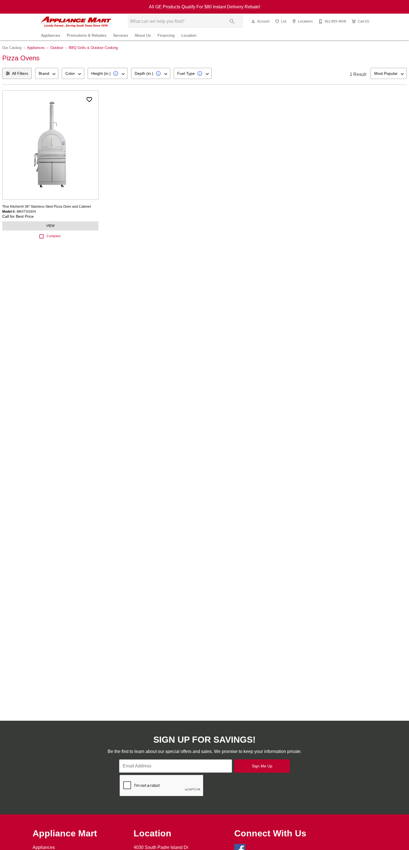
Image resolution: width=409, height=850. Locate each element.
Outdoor (56, 48)
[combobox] (46, 73)
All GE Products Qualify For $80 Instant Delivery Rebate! (204, 6)
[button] (253, 21)
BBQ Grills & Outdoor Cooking (93, 48)
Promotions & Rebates (86, 35)
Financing (166, 35)
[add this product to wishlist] (89, 99)
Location (188, 35)
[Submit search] (232, 21)
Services (120, 35)
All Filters (20, 73)
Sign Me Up (262, 766)
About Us (143, 35)
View (50, 226)
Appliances (50, 35)
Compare (53, 236)
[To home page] (76, 21)
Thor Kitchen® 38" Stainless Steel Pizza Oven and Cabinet (46, 207)
